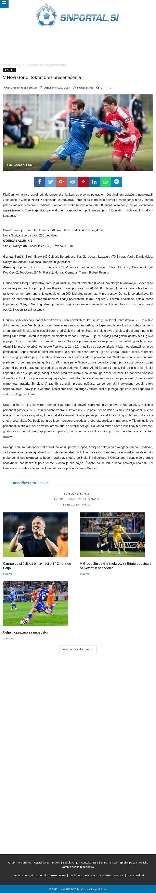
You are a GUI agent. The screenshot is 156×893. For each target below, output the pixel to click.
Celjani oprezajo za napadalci (25, 632)
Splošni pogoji (128, 862)
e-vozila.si (91, 875)
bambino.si (75, 875)
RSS (95, 862)
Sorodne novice (76, 493)
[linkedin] (94, 182)
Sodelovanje (70, 862)
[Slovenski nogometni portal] (78, 4)
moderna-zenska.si (112, 875)
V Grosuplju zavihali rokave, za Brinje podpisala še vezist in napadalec (115, 565)
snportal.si (42, 875)
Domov (7, 64)
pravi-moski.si (135, 875)
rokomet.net (58, 875)
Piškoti (56, 862)
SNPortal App (109, 862)
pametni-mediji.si (22, 875)
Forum (11, 862)
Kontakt (86, 862)
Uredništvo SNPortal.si (24, 87)
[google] (61, 182)
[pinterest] (83, 182)
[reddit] (72, 182)
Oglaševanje (42, 862)
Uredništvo (24, 862)
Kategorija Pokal (76, 504)
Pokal (18, 64)
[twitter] (50, 182)
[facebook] (39, 182)
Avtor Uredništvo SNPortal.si (77, 499)
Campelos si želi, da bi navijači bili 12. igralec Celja (37, 565)
